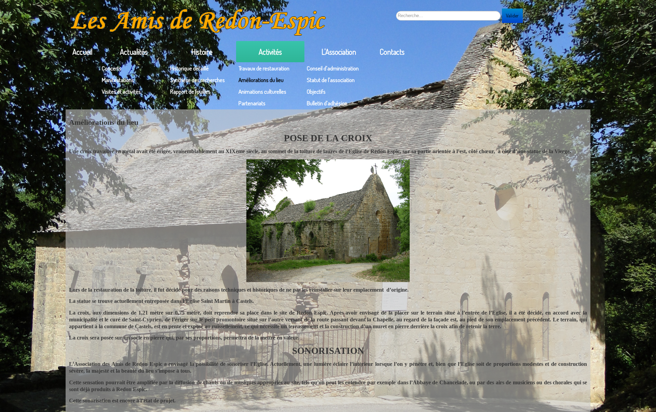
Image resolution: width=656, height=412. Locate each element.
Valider (512, 15)
